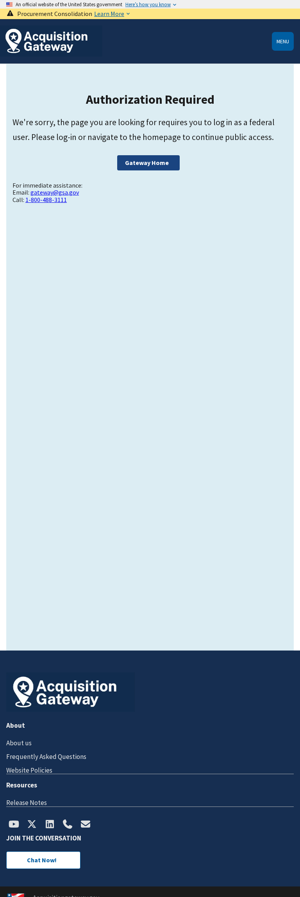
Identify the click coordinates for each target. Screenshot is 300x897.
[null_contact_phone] (67, 824)
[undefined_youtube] (13, 824)
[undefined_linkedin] (49, 824)
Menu (283, 41)
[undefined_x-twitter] (31, 824)
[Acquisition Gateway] (51, 54)
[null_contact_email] (85, 824)
